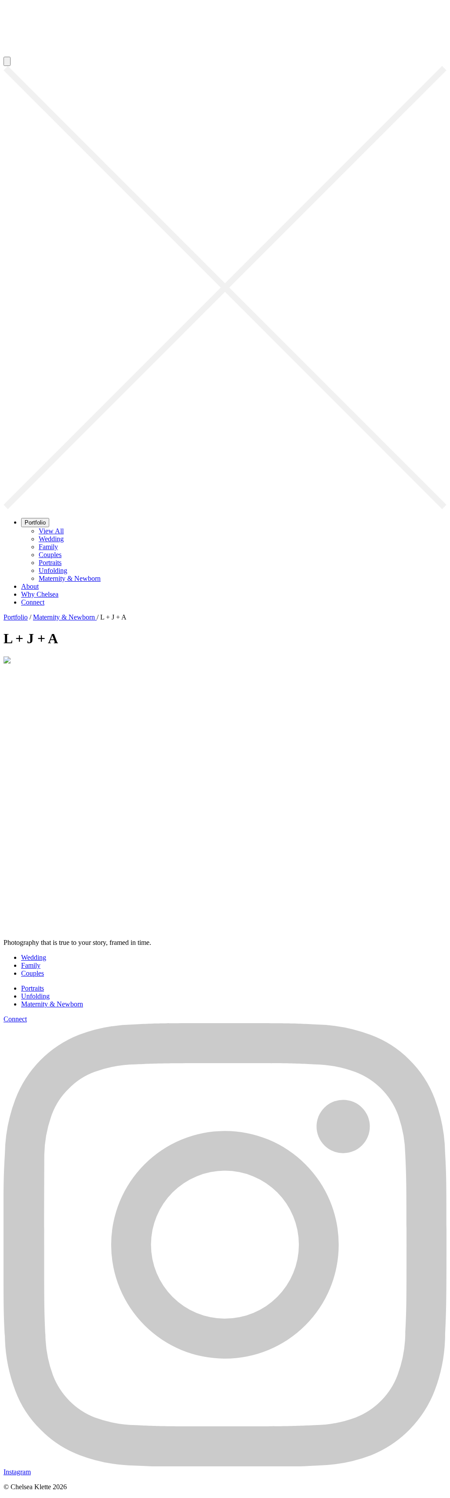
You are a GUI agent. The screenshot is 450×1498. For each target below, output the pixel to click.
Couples (50, 554)
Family (48, 546)
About (30, 586)
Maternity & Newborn (70, 578)
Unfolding (53, 570)
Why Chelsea (39, 594)
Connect (32, 602)
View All (51, 531)
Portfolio (35, 522)
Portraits (50, 562)
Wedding (51, 539)
